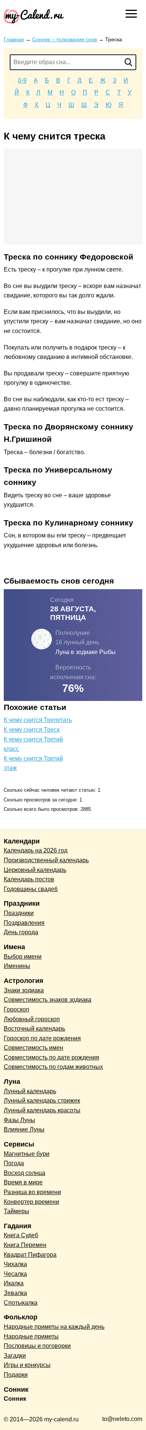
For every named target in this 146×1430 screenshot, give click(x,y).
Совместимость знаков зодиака (47, 999)
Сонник (15, 1398)
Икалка (14, 1283)
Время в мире (23, 1182)
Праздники (19, 913)
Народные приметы (31, 1336)
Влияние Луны (24, 1129)
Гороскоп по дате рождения (42, 1038)
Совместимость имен (33, 1047)
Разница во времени (32, 1192)
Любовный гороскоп (32, 1019)
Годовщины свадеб (31, 889)
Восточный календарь (34, 1028)
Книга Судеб (21, 1235)
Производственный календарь (46, 860)
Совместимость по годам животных (53, 1067)
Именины (17, 966)
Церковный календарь (35, 870)
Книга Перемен (25, 1245)
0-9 (22, 80)
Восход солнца (24, 1173)
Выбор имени (23, 956)
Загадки (15, 1355)
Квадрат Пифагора (30, 1254)
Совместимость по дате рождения (51, 1057)
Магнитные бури (26, 1154)
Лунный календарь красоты (42, 1110)
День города (21, 932)
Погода (14, 1163)
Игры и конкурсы (27, 1365)
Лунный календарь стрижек (42, 1100)
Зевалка (15, 1293)
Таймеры (16, 1211)
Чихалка (15, 1264)
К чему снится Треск (32, 729)
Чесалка (15, 1274)
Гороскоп (16, 1009)
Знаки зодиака (24, 990)
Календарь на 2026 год (35, 850)
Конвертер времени (31, 1202)
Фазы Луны (19, 1120)
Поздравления (24, 923)
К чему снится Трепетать (38, 720)
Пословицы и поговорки (37, 1346)
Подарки (16, 1374)
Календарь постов (29, 879)
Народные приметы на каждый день (54, 1326)
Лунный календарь (30, 1091)
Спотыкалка (20, 1302)
